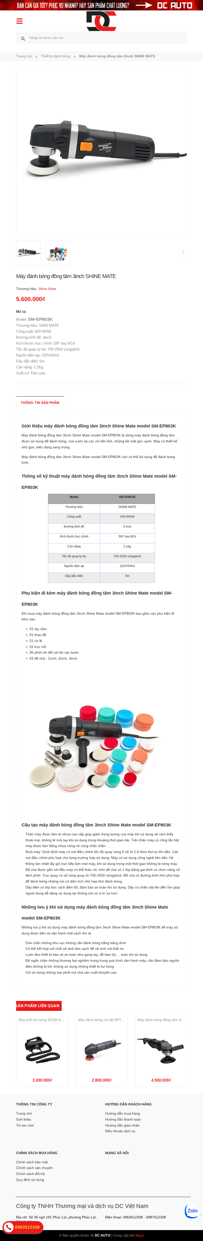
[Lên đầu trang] (192, 1228)
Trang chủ (24, 1113)
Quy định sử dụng (30, 1180)
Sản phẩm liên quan (37, 1005)
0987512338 (156, 1217)
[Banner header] (101, 5)
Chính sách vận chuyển (34, 1168)
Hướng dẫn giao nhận (122, 1125)
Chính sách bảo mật (32, 1162)
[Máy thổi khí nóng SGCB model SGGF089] (42, 1050)
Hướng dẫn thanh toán (123, 1119)
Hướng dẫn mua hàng (122, 1113)
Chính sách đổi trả (30, 1174)
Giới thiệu (23, 1119)
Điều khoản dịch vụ (120, 1131)
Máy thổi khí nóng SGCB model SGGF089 (52, 1020)
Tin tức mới (25, 1125)
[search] (23, 38)
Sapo (139, 1235)
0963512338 (133, 1217)
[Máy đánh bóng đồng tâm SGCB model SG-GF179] (160, 1050)
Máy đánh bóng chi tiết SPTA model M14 (110, 1020)
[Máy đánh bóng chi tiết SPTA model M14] (101, 1050)
